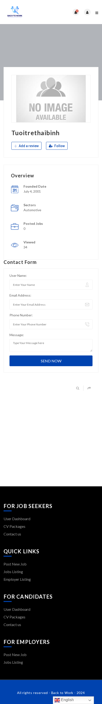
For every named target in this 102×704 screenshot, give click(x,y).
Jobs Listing (13, 571)
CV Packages (14, 526)
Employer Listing (17, 579)
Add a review (28, 146)
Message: (16, 335)
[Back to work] (27, 12)
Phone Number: (21, 315)
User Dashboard (17, 518)
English (67, 700)
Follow (59, 146)
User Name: (18, 275)
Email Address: (20, 295)
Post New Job (15, 564)
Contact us (12, 534)
